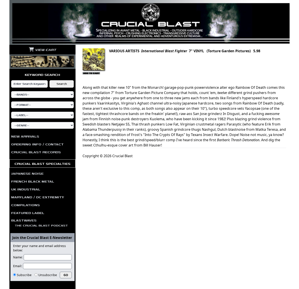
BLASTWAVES (39, 223)
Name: (18, 257)
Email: (17, 266)
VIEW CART (45, 49)
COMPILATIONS (25, 204)
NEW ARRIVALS (25, 136)
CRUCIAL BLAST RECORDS (36, 152)
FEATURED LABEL (27, 212)
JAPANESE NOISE (27, 173)
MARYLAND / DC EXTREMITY (37, 197)
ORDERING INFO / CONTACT (37, 144)
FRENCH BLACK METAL (32, 181)
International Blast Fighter (164, 51)
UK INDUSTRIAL (25, 189)
